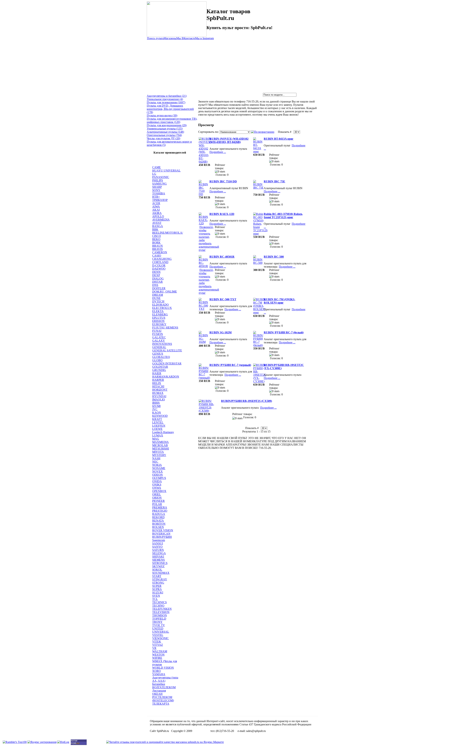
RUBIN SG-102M (220, 332)
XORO (156, 670)
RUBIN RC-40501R (221, 256)
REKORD (158, 517)
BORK (156, 242)
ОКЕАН (157, 693)
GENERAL (159, 347)
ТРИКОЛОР (160, 200)
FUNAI (156, 330)
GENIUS (157, 353)
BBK (155, 229)
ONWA (156, 487)
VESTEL (157, 635)
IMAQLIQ (158, 399)
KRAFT (157, 419)
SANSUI (157, 543)
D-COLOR (158, 265)
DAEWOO (158, 268)
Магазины (170, 38)
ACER (156, 203)
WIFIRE (157, 657)
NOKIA (157, 464)
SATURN (158, 549)
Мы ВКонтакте (185, 38)
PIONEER (158, 500)
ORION (157, 497)
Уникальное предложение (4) (165, 99)
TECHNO (158, 605)
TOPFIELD (159, 618)
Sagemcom (158, 540)
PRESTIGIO (159, 510)
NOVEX (157, 471)
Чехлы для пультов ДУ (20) (163, 138)
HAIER (156, 373)
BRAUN (157, 245)
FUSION (157, 334)
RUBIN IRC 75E (274, 181)
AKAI (156, 209)
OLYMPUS (159, 478)
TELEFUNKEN (162, 608)
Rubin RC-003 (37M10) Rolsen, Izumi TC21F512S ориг (283, 215)
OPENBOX (159, 491)
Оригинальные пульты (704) (164, 135)
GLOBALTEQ (161, 357)
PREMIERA (159, 507)
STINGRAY (159, 579)
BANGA (157, 226)
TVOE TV (158, 625)
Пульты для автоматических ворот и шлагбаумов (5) (169, 143)
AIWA (156, 206)
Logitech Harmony (163, 432)
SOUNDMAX (160, 572)
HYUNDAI (159, 396)
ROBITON (158, 523)
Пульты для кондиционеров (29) (167, 125)
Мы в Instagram (204, 38)
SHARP (157, 186)
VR (154, 648)
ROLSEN (158, 527)
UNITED (157, 628)
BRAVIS (157, 249)
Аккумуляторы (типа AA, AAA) (165, 679)
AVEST (156, 222)
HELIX (156, 383)
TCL (155, 599)
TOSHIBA (158, 193)
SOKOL (157, 569)
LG (154, 173)
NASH (156, 458)
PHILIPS (157, 180)
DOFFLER (158, 288)
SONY (156, 190)
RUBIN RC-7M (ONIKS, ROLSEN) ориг (279, 301)
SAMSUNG (159, 183)
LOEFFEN (158, 425)
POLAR (157, 504)
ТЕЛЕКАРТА (160, 703)
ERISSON (158, 321)
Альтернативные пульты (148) (165, 131)
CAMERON (159, 252)
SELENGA (159, 553)
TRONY (157, 621)
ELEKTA (158, 311)
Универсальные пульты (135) (165, 128)
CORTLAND (160, 262)
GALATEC (159, 337)
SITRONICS (159, 563)
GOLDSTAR (160, 366)
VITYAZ (157, 644)
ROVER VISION (162, 530)
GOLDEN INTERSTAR (166, 363)
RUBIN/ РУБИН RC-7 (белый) (284, 332)
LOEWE (157, 428)
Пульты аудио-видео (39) (162, 115)
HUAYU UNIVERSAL (166, 170)
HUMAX (157, 392)
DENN (156, 271)
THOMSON (159, 615)
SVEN (156, 595)
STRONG (158, 582)
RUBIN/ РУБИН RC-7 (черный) (230, 365)
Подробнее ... (217, 152)
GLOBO (157, 360)
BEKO (156, 239)
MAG (155, 438)
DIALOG (158, 278)
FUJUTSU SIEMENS (165, 327)
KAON (156, 412)
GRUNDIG (159, 370)
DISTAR (157, 281)
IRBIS (156, 402)
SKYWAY (158, 566)
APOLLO (158, 216)
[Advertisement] (232, 65)
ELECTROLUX (162, 307)
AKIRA (157, 213)
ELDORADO (160, 304)
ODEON (157, 474)
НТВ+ (156, 196)
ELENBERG (160, 314)
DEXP (156, 275)
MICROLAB (160, 445)
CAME (156, 167)
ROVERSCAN (161, 533)
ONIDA (157, 481)
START (156, 576)
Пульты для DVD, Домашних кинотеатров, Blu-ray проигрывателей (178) (170, 109)
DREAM (157, 294)
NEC (155, 461)
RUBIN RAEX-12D (221, 214)
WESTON (158, 654)
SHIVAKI (158, 556)
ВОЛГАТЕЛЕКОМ (164, 687)
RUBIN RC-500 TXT (222, 299)
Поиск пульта (155, 38)
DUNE (156, 298)
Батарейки (158, 684)
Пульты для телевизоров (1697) (166, 102)
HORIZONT (159, 389)
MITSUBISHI (160, 448)
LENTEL (157, 422)
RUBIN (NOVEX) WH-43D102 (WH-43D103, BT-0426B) (228, 140)
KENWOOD (160, 415)
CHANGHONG (162, 258)
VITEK (156, 641)
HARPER (158, 379)
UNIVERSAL (160, 631)
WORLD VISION (163, 667)
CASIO (156, 255)
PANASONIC (160, 177)
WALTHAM (159, 651)
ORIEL (156, 494)
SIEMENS (158, 559)
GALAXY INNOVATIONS (162, 342)
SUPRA (157, 589)
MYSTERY (159, 455)
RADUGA (158, 514)
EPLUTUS (158, 317)
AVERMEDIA (161, 219)
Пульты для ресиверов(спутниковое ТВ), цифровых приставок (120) (172, 120)
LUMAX (157, 435)
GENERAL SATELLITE (167, 350)
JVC (154, 409)
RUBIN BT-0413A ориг (278, 138)
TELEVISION (160, 612)
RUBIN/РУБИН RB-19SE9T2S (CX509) (246, 400)
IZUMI (156, 406)
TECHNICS (159, 602)
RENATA (158, 520)
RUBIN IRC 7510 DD (223, 181)
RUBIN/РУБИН (162, 536)
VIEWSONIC (160, 638)
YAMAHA (158, 674)
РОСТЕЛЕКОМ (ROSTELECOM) (163, 699)
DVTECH (158, 301)
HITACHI (158, 386)
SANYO (157, 546)
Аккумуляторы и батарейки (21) (167, 95)
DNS (155, 285)
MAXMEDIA (160, 442)
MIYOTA (158, 451)
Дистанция (159, 690)
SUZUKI (157, 592)
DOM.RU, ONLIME (164, 291)
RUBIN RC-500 (274, 256)
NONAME (158, 468)
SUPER (156, 585)
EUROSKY (159, 324)
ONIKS (156, 484)
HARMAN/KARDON (165, 376)
